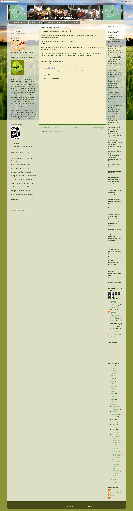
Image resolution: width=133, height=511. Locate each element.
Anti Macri (50, 71)
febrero (114, 432)
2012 (112, 399)
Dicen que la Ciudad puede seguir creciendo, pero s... (117, 463)
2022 (112, 373)
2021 (112, 376)
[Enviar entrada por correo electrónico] (43, 68)
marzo (114, 429)
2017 (112, 386)
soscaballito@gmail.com (19, 33)
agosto (114, 417)
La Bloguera (58, 71)
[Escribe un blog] (49, 68)
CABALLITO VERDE (114, 312)
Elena (112, 490)
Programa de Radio (68, 71)
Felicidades (115, 476)
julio (113, 419)
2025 (112, 365)
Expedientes (73, 23)
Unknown (113, 498)
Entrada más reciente (50, 128)
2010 (112, 404)
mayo (114, 424)
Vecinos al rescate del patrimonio (116, 450)
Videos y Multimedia (54, 23)
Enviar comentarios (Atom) (57, 131)
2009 (112, 480)
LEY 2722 (111, 26)
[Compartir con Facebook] (53, 68)
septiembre (115, 414)
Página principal (19, 23)
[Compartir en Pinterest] (54, 68)
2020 (112, 378)
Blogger (89, 506)
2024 (112, 368)
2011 (112, 401)
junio (113, 422)
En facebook (114, 304)
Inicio (74, 128)
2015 (112, 391)
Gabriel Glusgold (115, 492)
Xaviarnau (70, 506)
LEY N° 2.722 (36, 23)
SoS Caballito (79, 71)
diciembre (115, 406)
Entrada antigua (97, 128)
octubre (114, 411)
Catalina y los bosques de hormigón (116, 444)
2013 (112, 396)
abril (113, 427)
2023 (112, 371)
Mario (112, 495)
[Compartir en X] (51, 68)
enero (114, 434)
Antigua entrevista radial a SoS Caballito (116, 471)
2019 (112, 381)
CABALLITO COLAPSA (114, 301)
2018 (112, 383)
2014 (112, 394)
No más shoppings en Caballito (115, 316)
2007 (112, 482)
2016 (112, 389)
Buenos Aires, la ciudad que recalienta (117, 455)
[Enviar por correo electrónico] (47, 68)
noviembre (115, 409)
